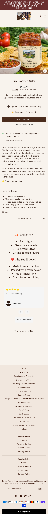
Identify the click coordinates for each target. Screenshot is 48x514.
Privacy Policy (24, 451)
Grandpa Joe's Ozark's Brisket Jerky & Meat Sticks (24, 399)
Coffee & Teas (24, 402)
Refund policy (24, 448)
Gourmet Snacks (24, 395)
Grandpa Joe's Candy (24, 380)
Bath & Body (24, 410)
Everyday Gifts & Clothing (24, 425)
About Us (24, 372)
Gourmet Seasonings (24, 391)
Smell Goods (24, 414)
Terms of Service (24, 444)
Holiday (24, 429)
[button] (24, 511)
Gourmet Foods (24, 387)
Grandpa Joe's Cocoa (23, 406)
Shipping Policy (24, 436)
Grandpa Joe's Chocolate (24, 376)
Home (24, 368)
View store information (14, 140)
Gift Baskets (24, 421)
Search (24, 440)
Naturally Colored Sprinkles (24, 383)
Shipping (15, 89)
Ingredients (24, 219)
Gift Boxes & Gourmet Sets (24, 418)
